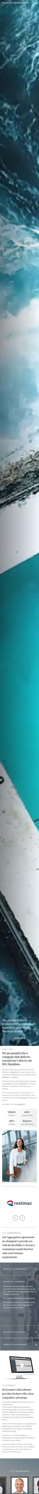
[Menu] (36, 3)
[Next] (22, 1218)
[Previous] (15, 1218)
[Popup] (19, 1368)
